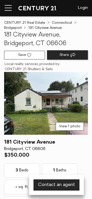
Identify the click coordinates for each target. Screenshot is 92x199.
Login (83, 8)
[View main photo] (46, 103)
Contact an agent (56, 185)
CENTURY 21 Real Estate (24, 23)
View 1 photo (69, 126)
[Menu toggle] (8, 8)
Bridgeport (13, 28)
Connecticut (62, 23)
